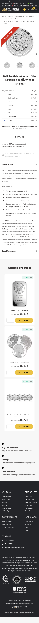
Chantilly (12, 565)
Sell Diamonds (6, 508)
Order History (6, 524)
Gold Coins (28, 497)
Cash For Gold (6, 497)
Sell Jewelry (5, 511)
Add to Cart (24, 320)
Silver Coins (29, 511)
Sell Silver (5, 505)
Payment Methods (8, 527)
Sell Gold (4, 502)
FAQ (26, 530)
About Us (28, 524)
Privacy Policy (26, 600)
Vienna (34, 563)
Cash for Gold (8, 471)
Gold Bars (28, 505)
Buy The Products (10, 447)
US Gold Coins (29, 499)
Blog (26, 527)
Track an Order (7, 521)
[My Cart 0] (32, 9)
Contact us (29, 521)
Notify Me (19, 137)
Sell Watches (6, 499)
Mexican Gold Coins (31, 502)
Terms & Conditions (14, 600)
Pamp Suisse (29, 508)
